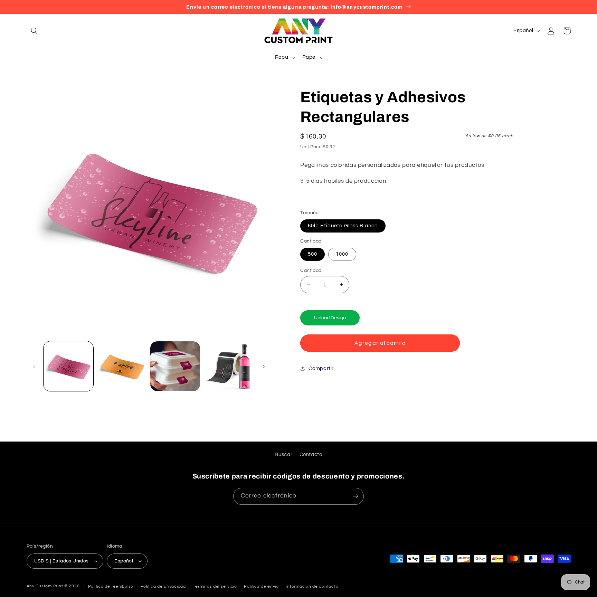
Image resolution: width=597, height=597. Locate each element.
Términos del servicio (215, 586)
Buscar (283, 454)
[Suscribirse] (355, 496)
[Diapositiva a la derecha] (263, 366)
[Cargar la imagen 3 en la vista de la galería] (175, 366)
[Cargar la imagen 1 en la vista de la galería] (68, 366)
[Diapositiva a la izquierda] (34, 366)
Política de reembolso (110, 586)
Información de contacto (312, 586)
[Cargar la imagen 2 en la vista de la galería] (121, 366)
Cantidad (310, 270)
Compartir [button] (321, 368)
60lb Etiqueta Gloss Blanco (343, 225)
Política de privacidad (163, 586)
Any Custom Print (45, 586)
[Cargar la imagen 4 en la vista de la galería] (229, 366)
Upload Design (330, 317)
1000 (342, 253)
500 (312, 253)
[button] (34, 31)
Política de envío (261, 586)
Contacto (311, 454)
